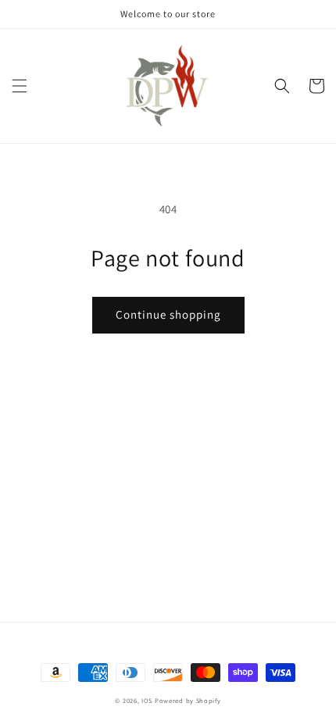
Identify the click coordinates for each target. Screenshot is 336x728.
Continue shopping (168, 314)
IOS (148, 700)
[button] (19, 86)
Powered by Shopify (188, 700)
